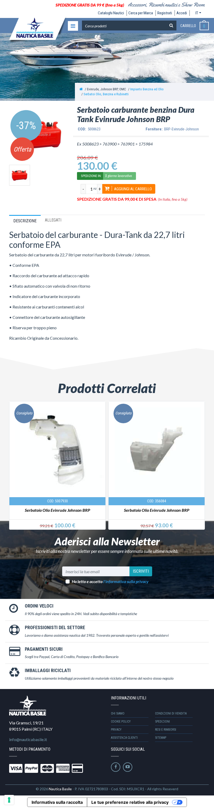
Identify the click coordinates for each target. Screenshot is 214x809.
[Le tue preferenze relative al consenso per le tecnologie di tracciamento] (9, 800)
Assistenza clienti (124, 738)
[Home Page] (81, 89)
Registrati (164, 13)
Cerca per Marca (140, 13)
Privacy (116, 729)
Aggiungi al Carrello (132, 189)
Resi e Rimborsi (165, 729)
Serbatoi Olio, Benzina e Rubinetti (106, 94)
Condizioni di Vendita (171, 713)
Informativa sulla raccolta (57, 802)
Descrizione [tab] (25, 220)
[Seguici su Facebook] (115, 767)
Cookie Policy (121, 721)
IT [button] (196, 13)
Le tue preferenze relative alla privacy (130, 802)
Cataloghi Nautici (111, 13)
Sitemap (160, 738)
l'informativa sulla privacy (125, 581)
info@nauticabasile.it (28, 739)
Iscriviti (141, 571)
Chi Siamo (117, 713)
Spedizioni (162, 721)
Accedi (181, 13)
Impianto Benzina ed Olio (147, 89)
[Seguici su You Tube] (127, 767)
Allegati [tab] (53, 220)
